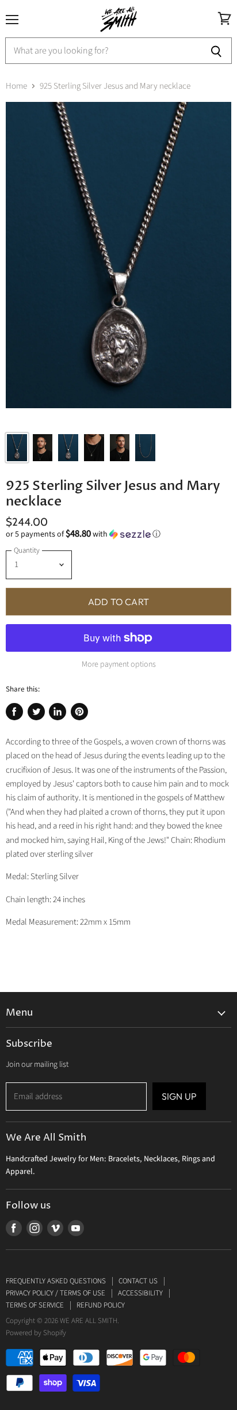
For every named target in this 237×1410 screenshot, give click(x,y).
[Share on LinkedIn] (57, 711)
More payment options (119, 664)
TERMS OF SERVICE (35, 1305)
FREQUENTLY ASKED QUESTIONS (56, 1281)
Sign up (179, 1096)
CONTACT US (138, 1281)
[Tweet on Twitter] (36, 711)
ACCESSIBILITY (140, 1293)
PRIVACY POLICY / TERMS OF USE (55, 1293)
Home (16, 86)
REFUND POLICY (101, 1305)
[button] (118, 534)
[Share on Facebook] (14, 711)
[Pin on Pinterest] (79, 711)
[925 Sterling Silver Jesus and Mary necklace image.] (118, 263)
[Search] (216, 50)
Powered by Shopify (36, 1333)
